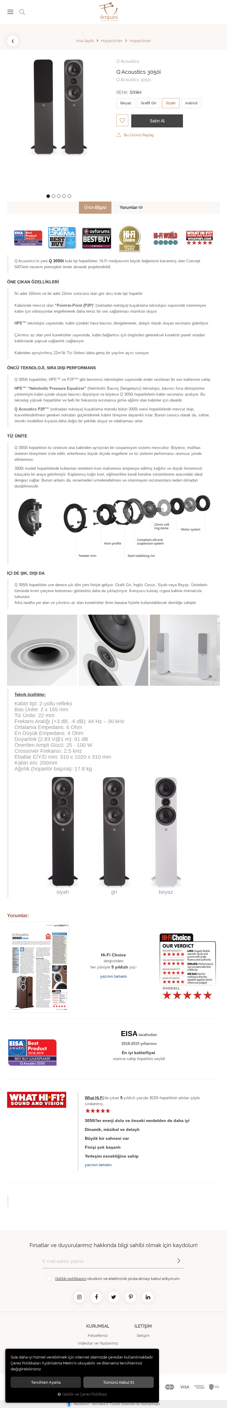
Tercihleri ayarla (46, 1382)
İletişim (143, 1335)
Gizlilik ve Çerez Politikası (84, 1394)
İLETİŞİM (143, 1326)
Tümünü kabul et (118, 1382)
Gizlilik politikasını (70, 1278)
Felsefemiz (98, 1335)
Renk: (128, 92)
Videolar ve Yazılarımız (98, 1343)
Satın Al (157, 121)
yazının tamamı (113, 976)
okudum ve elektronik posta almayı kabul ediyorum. (117, 1278)
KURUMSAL (97, 1326)
